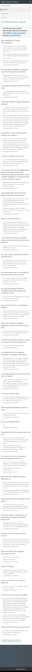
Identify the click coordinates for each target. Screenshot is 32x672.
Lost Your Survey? (6, 5)
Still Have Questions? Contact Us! (11, 641)
